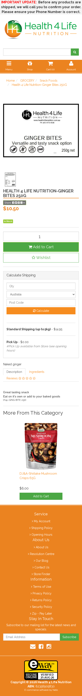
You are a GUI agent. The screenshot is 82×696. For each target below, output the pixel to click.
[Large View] (10, 179)
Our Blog (42, 560)
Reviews (13, 378)
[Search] (75, 52)
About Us (42, 547)
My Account (42, 521)
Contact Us (41, 567)
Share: (8, 202)
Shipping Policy (42, 528)
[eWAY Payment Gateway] (41, 669)
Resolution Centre (42, 554)
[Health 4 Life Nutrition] (41, 27)
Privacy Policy (42, 593)
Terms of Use (42, 586)
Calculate (42, 310)
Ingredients (36, 371)
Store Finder (42, 574)
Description (14, 371)
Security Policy (42, 607)
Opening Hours (42, 534)
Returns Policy (42, 600)
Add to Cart (43, 247)
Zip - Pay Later (42, 613)
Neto (55, 690)
